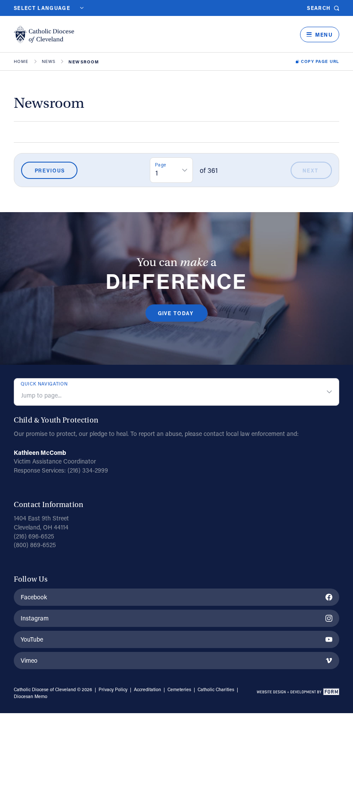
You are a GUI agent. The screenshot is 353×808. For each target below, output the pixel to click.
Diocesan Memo (30, 696)
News (49, 62)
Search (319, 8)
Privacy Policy (113, 689)
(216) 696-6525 (34, 536)
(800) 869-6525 (35, 545)
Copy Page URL (320, 61)
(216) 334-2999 (88, 470)
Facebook (34, 597)
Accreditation (147, 689)
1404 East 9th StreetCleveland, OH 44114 (41, 522)
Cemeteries (179, 689)
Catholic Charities (216, 689)
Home (21, 62)
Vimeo (29, 660)
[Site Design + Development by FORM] (297, 693)
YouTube (32, 639)
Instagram (35, 618)
